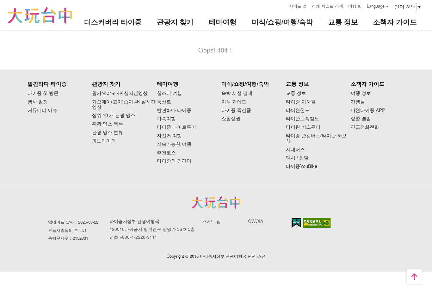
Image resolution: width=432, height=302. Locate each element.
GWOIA (255, 221)
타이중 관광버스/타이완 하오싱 (316, 138)
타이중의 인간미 (174, 160)
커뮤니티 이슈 (42, 110)
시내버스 (295, 149)
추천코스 (166, 152)
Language (376, 6)
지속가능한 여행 (174, 144)
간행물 (358, 101)
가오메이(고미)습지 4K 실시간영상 (124, 104)
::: (282, 5)
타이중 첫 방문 (43, 93)
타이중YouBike (301, 166)
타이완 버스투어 (303, 127)
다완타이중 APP (368, 110)
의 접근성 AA (317, 223)
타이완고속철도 (302, 118)
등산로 (164, 101)
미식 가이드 (233, 101)
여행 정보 (361, 93)
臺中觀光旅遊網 (40, 15)
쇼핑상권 (230, 118)
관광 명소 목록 (107, 123)
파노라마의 (104, 141)
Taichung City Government (216, 202)
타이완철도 (298, 110)
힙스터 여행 (169, 93)
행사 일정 (38, 101)
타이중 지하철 (301, 101)
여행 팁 (355, 6)
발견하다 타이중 (174, 110)
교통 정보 (296, 93)
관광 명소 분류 (107, 132)
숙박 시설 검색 (236, 93)
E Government (296, 223)
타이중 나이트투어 (176, 127)
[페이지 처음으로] (414, 276)
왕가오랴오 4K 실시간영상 (120, 93)
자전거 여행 (169, 135)
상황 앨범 (361, 118)
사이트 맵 (298, 6)
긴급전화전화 (365, 127)
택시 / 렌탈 (297, 157)
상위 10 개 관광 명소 (113, 115)
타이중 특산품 (236, 110)
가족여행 (166, 118)
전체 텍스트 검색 (327, 6)
